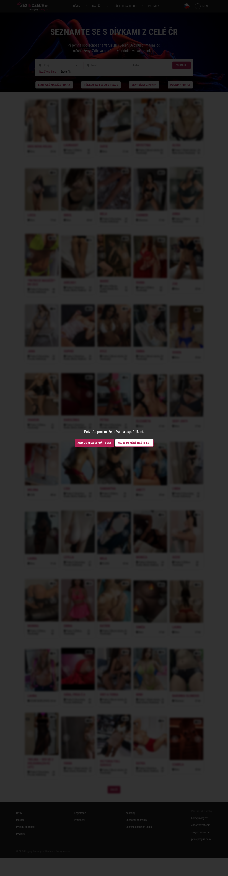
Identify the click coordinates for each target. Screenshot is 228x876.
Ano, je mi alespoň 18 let (94, 443)
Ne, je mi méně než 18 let (134, 443)
